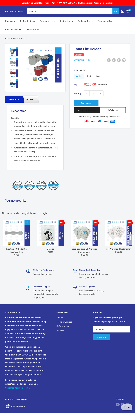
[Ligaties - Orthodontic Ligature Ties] (16, 233)
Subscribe (101, 337)
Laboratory (30, 29)
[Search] (115, 11)
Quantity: (78, 93)
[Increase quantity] (100, 93)
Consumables (11, 29)
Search (59, 317)
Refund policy (62, 326)
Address (60, 330)
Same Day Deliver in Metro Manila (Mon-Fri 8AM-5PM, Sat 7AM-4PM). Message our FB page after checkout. (67, 3)
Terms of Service (64, 321)
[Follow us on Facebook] (118, 404)
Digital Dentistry (27, 21)
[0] (127, 11)
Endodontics (84, 21)
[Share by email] (124, 60)
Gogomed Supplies (82, 60)
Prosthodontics (104, 21)
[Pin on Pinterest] (114, 60)
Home (7, 38)
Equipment (10, 21)
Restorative (65, 21)
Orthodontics (46, 21)
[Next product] (131, 239)
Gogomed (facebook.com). (17, 387)
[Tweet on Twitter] (119, 60)
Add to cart (86, 103)
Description (14, 99)
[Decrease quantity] (86, 93)
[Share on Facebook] (109, 60)
